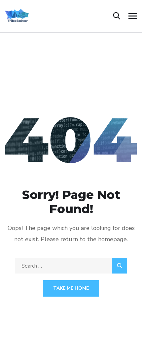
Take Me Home (71, 288)
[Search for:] (71, 266)
